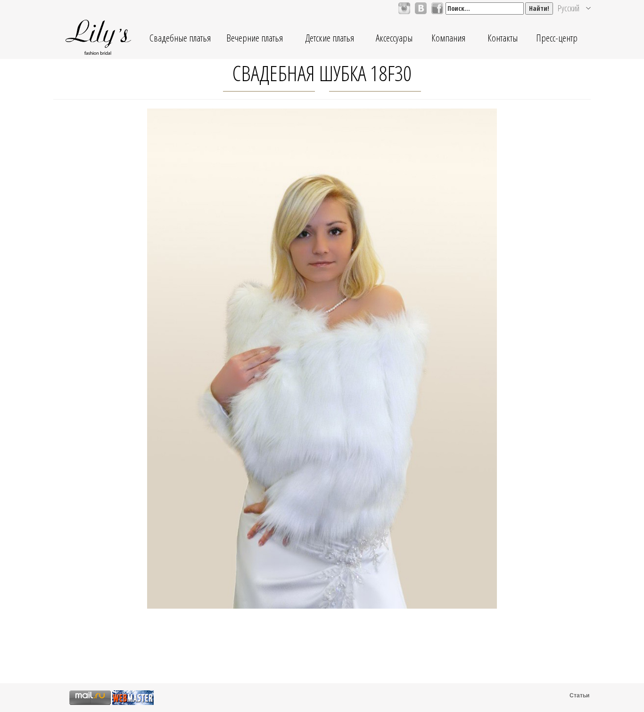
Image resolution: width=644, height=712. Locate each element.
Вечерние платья (254, 37)
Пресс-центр (557, 37)
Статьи (579, 695)
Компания (448, 37)
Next (509, 379)
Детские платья (329, 37)
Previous (134, 379)
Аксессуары (394, 37)
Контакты (502, 37)
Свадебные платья (180, 37)
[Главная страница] (98, 38)
